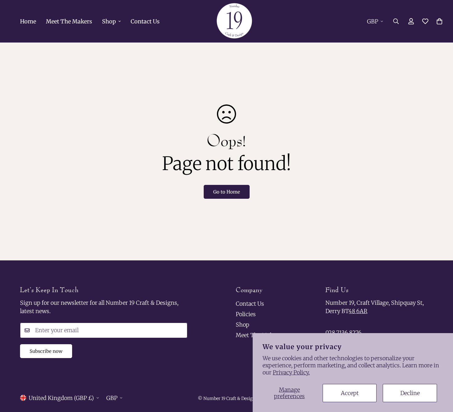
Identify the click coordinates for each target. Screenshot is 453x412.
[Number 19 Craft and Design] (234, 21)
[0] (439, 21)
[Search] (396, 21)
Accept (350, 393)
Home (28, 21)
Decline (410, 393)
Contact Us (145, 21)
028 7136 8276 (343, 332)
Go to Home (226, 192)
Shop (109, 21)
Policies (246, 314)
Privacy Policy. (291, 372)
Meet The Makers (69, 21)
